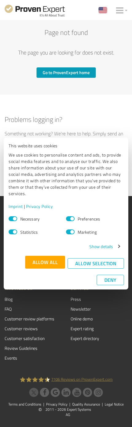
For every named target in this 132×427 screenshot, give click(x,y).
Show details (101, 246)
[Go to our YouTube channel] (76, 392)
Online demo (82, 319)
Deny (110, 279)
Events (11, 358)
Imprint (16, 206)
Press (76, 299)
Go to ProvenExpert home (66, 72)
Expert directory (85, 338)
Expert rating (82, 328)
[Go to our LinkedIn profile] (66, 392)
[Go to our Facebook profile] (44, 392)
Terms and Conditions (24, 404)
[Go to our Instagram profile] (98, 392)
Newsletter (81, 309)
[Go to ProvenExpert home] (35, 12)
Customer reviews (21, 328)
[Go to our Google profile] (55, 392)
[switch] (70, 218)
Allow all (45, 262)
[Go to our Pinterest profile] (87, 392)
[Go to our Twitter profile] (33, 392)
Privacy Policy (39, 206)
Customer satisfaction (25, 338)
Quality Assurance (86, 404)
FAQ (8, 309)
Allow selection (95, 263)
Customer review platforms (29, 319)
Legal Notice (114, 404)
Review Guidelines (21, 348)
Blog (9, 299)
